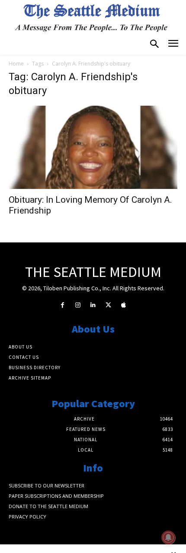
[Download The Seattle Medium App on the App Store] (123, 305)
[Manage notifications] (168, 537)
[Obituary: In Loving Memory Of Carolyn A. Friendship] (93, 147)
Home (16, 63)
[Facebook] (62, 305)
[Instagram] (77, 305)
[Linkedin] (92, 305)
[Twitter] (108, 305)
